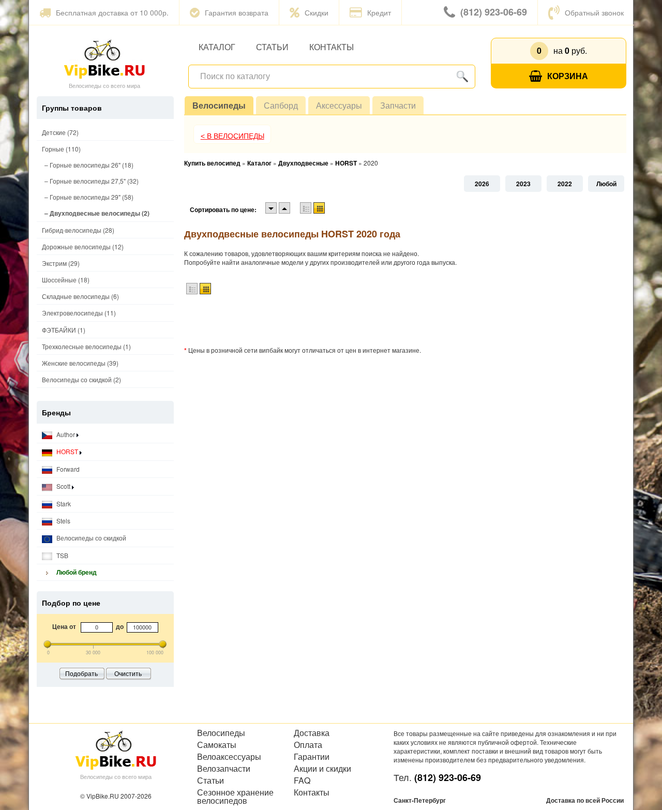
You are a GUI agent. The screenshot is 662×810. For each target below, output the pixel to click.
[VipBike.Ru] (104, 58)
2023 (523, 183)
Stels (62, 520)
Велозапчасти (223, 768)
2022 (565, 183)
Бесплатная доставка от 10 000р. (112, 12)
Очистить (128, 673)
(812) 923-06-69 (493, 12)
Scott (63, 486)
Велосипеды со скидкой (90, 537)
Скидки (316, 12)
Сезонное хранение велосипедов (235, 796)
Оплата (308, 745)
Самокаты (216, 745)
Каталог (217, 47)
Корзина (567, 76)
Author (66, 434)
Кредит (379, 12)
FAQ (302, 780)
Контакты (331, 47)
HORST (67, 451)
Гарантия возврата (236, 12)
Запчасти (398, 105)
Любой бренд (76, 572)
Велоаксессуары (229, 757)
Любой (606, 183)
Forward (67, 468)
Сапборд (281, 105)
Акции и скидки (322, 768)
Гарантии (311, 757)
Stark (63, 503)
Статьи (272, 47)
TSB (61, 555)
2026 (482, 183)
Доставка (311, 733)
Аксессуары (339, 105)
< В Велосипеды (232, 136)
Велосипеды (219, 105)
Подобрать (81, 673)
